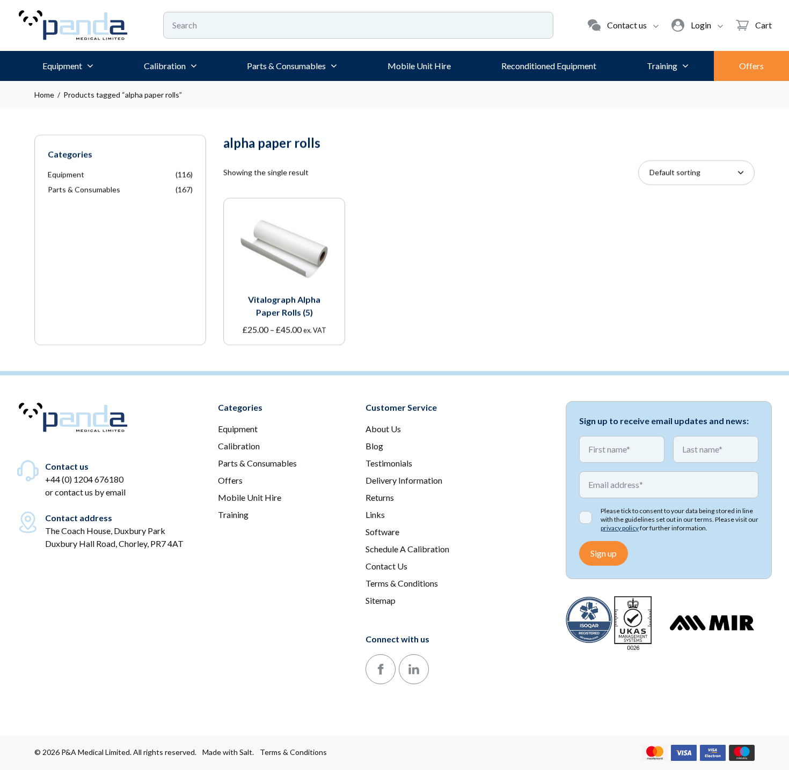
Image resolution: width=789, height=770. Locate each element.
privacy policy (620, 528)
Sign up (603, 553)
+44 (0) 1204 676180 (84, 479)
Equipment (66, 174)
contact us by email (90, 492)
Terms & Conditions (293, 752)
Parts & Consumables (84, 189)
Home (44, 94)
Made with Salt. (228, 752)
